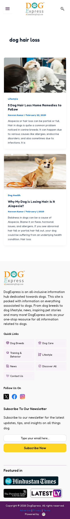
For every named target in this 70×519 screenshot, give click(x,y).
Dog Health (14, 195)
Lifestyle (13, 98)
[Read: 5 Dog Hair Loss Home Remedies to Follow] (35, 74)
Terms (46, 510)
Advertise (25, 510)
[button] (62, 8)
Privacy (37, 510)
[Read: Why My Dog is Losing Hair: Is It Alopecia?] (35, 171)
